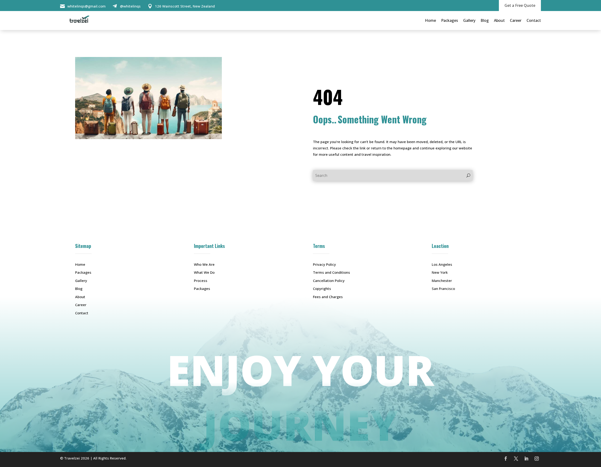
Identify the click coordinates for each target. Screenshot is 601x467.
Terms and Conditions (331, 272)
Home (430, 20)
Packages (449, 20)
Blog (485, 20)
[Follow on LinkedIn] (526, 458)
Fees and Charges (328, 296)
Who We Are (204, 264)
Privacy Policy (324, 264)
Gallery (469, 20)
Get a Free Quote (520, 5)
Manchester (442, 280)
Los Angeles (442, 264)
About (499, 20)
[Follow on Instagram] (536, 458)
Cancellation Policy (329, 280)
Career (515, 20)
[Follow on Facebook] (505, 458)
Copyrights (322, 288)
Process (200, 280)
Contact (534, 20)
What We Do (204, 272)
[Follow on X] (516, 458)
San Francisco (443, 288)
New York (440, 272)
